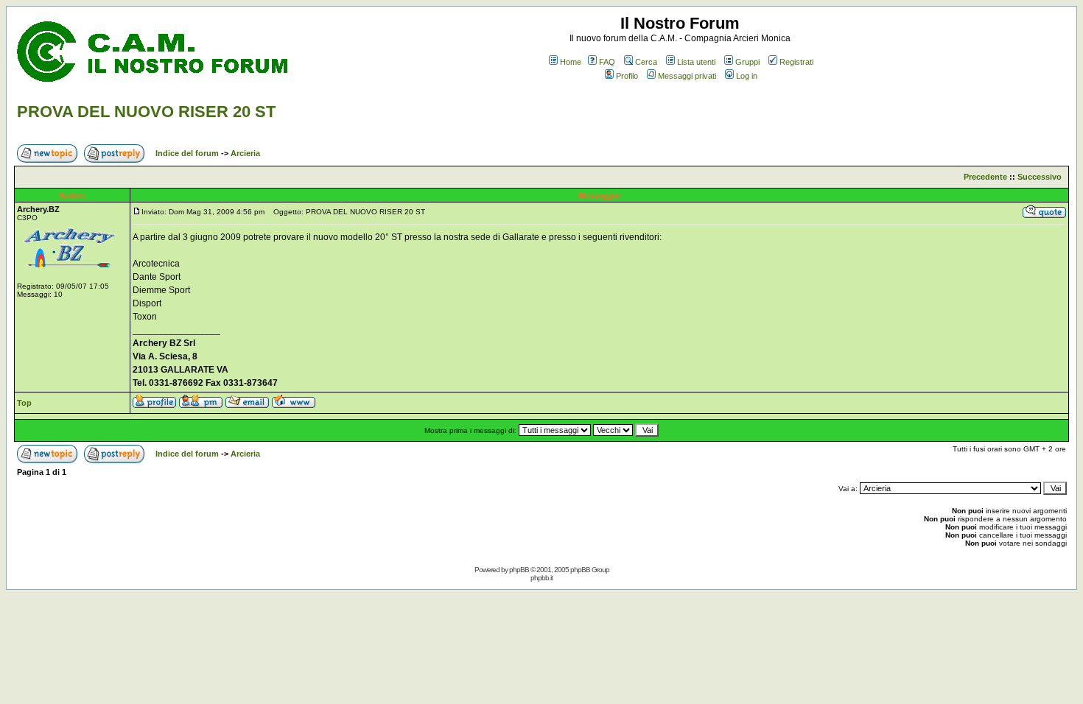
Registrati (796, 61)
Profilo (627, 75)
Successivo (1039, 176)
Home (570, 61)
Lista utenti (696, 61)
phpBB (519, 570)
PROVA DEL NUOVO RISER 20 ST (146, 111)
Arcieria (245, 153)
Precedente (985, 176)
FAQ (607, 61)
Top (24, 402)
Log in (746, 75)
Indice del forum (187, 153)
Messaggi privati (687, 75)
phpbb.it (541, 578)
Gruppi (747, 61)
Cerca (646, 61)
